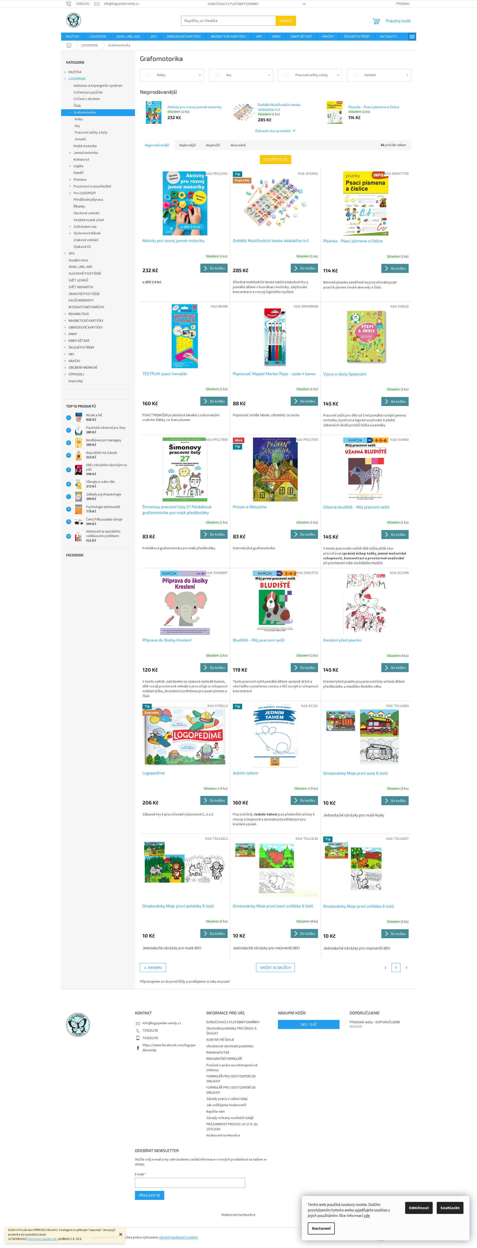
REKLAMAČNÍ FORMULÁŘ (224, 1058)
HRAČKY (74, 361)
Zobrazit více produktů (273, 131)
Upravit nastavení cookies (178, 1237)
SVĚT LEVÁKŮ (78, 280)
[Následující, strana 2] (396, 967)
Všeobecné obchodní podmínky (230, 1046)
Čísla (77, 105)
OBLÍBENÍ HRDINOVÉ (83, 367)
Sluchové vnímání (86, 213)
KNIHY (73, 334)
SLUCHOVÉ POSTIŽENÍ (85, 273)
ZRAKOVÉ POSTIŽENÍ (84, 293)
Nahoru (155, 967)
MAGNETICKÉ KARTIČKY (86, 320)
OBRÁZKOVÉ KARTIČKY (86, 327)
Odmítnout (419, 1208)
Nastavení (321, 1228)
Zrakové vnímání (86, 240)
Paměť (78, 172)
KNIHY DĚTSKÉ (79, 340)
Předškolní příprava (88, 199)
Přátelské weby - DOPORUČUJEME (375, 1022)
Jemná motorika (86, 152)
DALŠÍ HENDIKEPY (81, 300)
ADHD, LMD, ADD (80, 266)
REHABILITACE (79, 314)
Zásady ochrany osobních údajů (229, 1117)
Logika (78, 166)
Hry (77, 126)
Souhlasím (450, 1208)
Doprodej (76, 381)
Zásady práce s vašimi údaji (226, 1098)
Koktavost (81, 159)
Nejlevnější (188, 145)
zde (367, 1215)
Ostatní (80, 139)
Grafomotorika (85, 112)
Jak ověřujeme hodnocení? (226, 1105)
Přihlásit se (149, 1195)
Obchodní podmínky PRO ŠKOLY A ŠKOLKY (231, 1031)
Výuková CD (82, 246)
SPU (72, 253)
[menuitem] (72, 37)
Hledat (286, 21)
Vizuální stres (78, 260)
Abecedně (238, 145)
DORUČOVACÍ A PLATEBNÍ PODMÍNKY (233, 4)
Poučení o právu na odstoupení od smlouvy (231, 1068)
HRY (71, 354)
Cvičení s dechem (87, 98)
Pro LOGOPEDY (85, 193)
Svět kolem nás (85, 226)
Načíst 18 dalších (275, 967)
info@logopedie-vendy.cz (161, 1023)
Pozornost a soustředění (92, 186)
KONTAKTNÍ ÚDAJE (220, 1039)
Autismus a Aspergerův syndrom (98, 85)
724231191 (150, 1030)
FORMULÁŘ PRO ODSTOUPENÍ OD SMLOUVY (231, 1079)
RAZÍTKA (75, 72)
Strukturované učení (89, 220)
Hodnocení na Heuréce (223, 1135)
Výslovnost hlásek (87, 233)
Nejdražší (213, 145)
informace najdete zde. (42, 1239)
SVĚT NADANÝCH (81, 287)
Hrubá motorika (85, 146)
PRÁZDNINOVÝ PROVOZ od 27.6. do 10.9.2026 (232, 1126)
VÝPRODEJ (76, 374)
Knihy (79, 119)
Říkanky (79, 206)
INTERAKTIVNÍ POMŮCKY (86, 307)
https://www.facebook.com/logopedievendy (169, 1048)
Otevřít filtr (275, 159)
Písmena (80, 179)
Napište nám (215, 1111)
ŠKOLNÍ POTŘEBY (81, 347)
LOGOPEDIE (77, 78)
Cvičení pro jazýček (88, 92)
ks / (309, 1024)
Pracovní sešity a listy (91, 132)
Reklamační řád (217, 1052)
